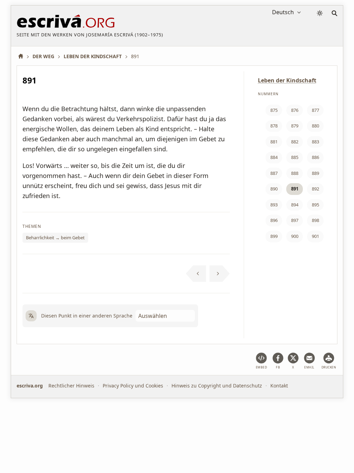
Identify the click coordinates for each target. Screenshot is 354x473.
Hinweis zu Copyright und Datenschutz (216, 385)
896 (274, 220)
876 (294, 110)
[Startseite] (23, 56)
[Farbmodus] (320, 13)
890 (274, 189)
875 (274, 110)
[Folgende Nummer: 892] (219, 273)
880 (315, 126)
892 (315, 189)
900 (294, 236)
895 (315, 205)
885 (294, 157)
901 (315, 236)
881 (274, 142)
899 (274, 236)
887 (274, 173)
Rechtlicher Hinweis (71, 385)
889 (315, 173)
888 (294, 173)
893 (274, 205)
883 (315, 142)
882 (294, 142)
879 (294, 126)
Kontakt (279, 385)
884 (274, 157)
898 (315, 220)
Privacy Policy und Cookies (133, 385)
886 (315, 157)
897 (294, 220)
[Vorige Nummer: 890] (196, 273)
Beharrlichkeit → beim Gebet (55, 237)
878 (274, 126)
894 (294, 205)
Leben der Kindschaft (287, 80)
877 (315, 110)
